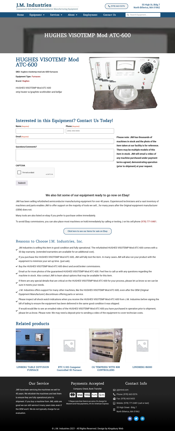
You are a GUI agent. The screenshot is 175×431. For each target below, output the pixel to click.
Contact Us (109, 14)
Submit (21, 183)
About (71, 14)
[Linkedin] (142, 418)
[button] (154, 61)
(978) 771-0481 (148, 221)
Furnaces (36, 76)
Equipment (35, 14)
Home (20, 14)
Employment (90, 14)
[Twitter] (136, 418)
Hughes (25, 81)
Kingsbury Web (115, 428)
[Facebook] (130, 418)
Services (54, 14)
